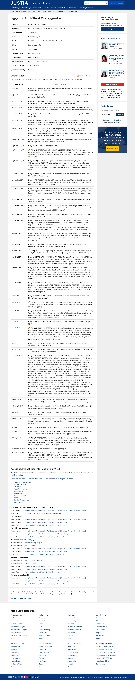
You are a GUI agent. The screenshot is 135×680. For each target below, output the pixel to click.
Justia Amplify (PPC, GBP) (104, 658)
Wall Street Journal (53, 510)
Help (89, 677)
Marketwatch (40, 510)
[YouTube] (22, 677)
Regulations (15, 652)
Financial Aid (100, 624)
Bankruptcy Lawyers (18, 618)
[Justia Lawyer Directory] (38, 677)
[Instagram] (27, 677)
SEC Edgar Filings (62, 522)
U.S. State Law (45, 643)
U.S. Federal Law (17, 643)
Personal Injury (44, 636)
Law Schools (51, 8)
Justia (15, 677)
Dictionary (99, 618)
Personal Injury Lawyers (19, 636)
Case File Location (20, 489)
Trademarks (72, 661)
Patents (70, 658)
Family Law (42, 633)
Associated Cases (20, 485)
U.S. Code (14, 649)
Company (83, 677)
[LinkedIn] (19, 677)
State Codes (43, 649)
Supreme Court (16, 655)
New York (42, 661)
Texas (41, 664)
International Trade (74, 630)
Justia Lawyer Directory (104, 649)
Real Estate (71, 633)
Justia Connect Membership (105, 646)
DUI (40, 627)
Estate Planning (44, 630)
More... (13, 638)
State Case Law (44, 652)
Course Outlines (101, 627)
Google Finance (30, 522)
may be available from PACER (72, 80)
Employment (72, 624)
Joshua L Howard (30, 546)
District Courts (16, 661)
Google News (30, 510)
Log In (113, 3)
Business (71, 615)
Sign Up (120, 3)
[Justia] (19, 3)
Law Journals (100, 630)
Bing (50, 513)
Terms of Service (97, 677)
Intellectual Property (75, 627)
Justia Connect (65, 677)
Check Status (18, 502)
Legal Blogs (72, 649)
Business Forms (73, 652)
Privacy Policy (108, 677)
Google (44, 513)
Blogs (98, 633)
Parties (16, 498)
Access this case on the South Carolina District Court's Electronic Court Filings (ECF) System (42, 479)
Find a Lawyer (15, 8)
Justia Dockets (30, 525)
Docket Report (19, 493)
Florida (41, 658)
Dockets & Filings (16, 664)
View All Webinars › (112, 84)
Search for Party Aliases (22, 482)
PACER (13, 475)
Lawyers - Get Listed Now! (112, 120)
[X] (35, 677)
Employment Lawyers (18, 627)
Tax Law (70, 636)
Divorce (41, 624)
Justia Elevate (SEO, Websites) (106, 655)
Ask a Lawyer (27, 8)
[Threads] (30, 677)
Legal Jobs (71, 646)
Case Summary (19, 491)
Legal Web (36, 513)
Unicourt (28, 513)
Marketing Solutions (86, 8)
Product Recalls (73, 655)
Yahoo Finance (43, 522)
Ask (60, 513)
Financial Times (66, 510)
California (42, 655)
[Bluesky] (33, 677)
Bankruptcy (43, 618)
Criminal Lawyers (16, 624)
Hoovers (52, 522)
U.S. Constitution (16, 646)
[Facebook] (25, 677)
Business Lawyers (17, 621)
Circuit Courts (15, 658)
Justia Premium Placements (105, 652)
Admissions (100, 621)
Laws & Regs (62, 8)
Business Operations (75, 621)
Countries (71, 664)
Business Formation (74, 618)
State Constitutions (45, 646)
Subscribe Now (112, 149)
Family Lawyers (16, 633)
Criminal (42, 621)
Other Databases (74, 643)
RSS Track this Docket (86, 76)
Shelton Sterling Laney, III (33, 543)
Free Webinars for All (111, 38)
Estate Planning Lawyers (19, 630)
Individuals (43, 615)
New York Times (79, 510)
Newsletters (73, 8)
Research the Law (39, 8)
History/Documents (21, 496)
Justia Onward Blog (102, 661)
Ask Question (112, 29)
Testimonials (100, 664)
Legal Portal (75, 677)
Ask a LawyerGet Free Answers (109, 18)
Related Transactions (21, 500)
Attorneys (17, 487)
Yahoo (55, 513)
